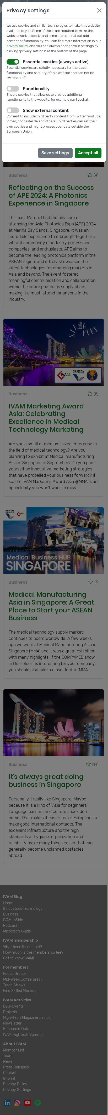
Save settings (55, 152)
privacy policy (17, 46)
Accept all (88, 152)
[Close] (99, 10)
